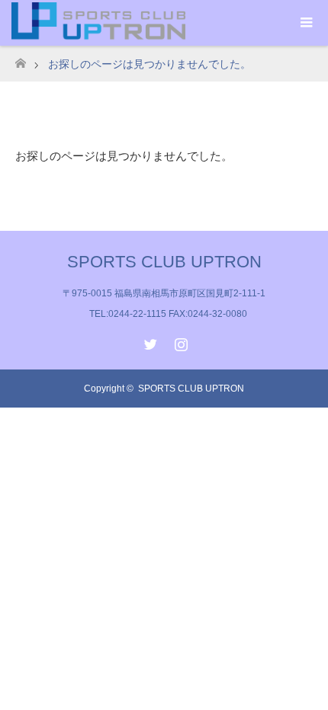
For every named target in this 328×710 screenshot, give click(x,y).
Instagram (179, 341)
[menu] (305, 23)
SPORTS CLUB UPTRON (164, 261)
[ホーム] (20, 59)
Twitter (148, 341)
